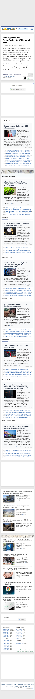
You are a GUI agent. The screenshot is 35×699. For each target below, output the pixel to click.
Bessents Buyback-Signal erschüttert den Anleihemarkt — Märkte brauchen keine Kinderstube (16, 599)
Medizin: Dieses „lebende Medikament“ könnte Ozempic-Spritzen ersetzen (16, 569)
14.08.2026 (6, 643)
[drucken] (31, 74)
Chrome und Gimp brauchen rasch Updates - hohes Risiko (17, 583)
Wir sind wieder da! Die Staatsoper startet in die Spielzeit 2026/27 (16, 427)
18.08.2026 (6, 635)
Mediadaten (20, 684)
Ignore (27, 651)
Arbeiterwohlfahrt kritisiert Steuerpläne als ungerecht (20, 156)
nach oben (29, 688)
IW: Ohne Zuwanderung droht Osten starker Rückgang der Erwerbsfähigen (17, 492)
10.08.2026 (6, 649)
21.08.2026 (6, 630)
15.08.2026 (6, 642)
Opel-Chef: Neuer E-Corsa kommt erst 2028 (17, 165)
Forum (7, 686)
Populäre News (20, 642)
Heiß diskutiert (20, 643)
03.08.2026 (19, 638)
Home (32, 684)
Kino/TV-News (7, 299)
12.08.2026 (6, 646)
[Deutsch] (17, 29)
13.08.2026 (6, 645)
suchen (23, 619)
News (11, 686)
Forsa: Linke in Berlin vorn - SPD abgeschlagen (16, 127)
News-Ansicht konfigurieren (26, 649)
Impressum (27, 684)
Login (20, 29)
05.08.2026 (19, 635)
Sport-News (6, 340)
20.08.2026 (6, 632)
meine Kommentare (20, 651)
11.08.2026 (6, 648)
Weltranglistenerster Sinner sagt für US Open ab (18, 372)
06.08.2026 (19, 633)
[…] (24, 145)
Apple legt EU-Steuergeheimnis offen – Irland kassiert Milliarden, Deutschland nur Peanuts (16, 387)
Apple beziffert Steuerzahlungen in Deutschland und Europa (16, 224)
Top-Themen (7, 120)
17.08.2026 (6, 636)
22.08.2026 (6, 629)
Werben (16, 686)
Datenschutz (9, 684)
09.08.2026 (19, 629)
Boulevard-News (8, 176)
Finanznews (6, 379)
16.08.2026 (6, 640)
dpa (23, 45)
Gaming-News (7, 257)
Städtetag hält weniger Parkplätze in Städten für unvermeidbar (17, 540)
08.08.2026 (19, 630)
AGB (15, 684)
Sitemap (3, 684)
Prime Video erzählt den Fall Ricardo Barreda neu (18, 330)
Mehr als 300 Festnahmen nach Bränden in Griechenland (17, 520)
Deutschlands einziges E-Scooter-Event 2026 (17, 457)
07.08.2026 (19, 632)
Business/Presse (8, 421)
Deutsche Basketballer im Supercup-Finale (16, 369)
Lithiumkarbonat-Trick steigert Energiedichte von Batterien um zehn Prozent (15, 184)
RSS (29, 686)
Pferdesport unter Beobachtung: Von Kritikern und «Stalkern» (15, 555)
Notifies (31, 651)
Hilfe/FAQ (21, 686)
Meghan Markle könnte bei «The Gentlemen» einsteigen (15, 305)
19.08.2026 (6, 633)
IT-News (5, 218)
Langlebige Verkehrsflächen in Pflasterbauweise (18, 455)
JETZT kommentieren (18, 89)
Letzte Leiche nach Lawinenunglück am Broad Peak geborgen (16, 506)
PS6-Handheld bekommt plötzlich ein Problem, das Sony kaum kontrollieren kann (17, 265)
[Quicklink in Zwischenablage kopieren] (29, 74)
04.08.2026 (19, 636)
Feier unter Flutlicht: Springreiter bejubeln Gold (16, 346)
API (26, 686)
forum (32, 92)
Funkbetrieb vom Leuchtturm (13, 452)
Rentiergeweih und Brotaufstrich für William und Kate (16, 40)
